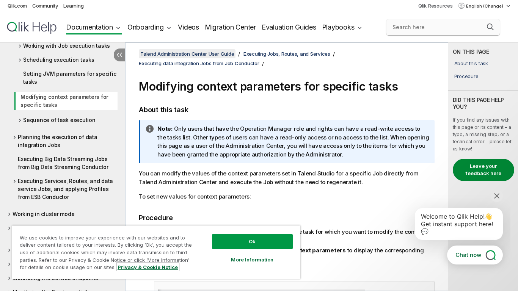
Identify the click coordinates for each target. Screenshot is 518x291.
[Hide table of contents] (119, 54)
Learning (73, 6)
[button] (490, 27)
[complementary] (483, 166)
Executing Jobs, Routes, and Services (286, 54)
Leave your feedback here (483, 170)
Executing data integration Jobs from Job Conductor (199, 63)
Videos (188, 27)
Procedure (466, 76)
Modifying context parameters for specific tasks (64, 101)
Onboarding (145, 27)
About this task (471, 63)
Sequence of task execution (59, 120)
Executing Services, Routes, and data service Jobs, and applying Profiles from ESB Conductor (65, 189)
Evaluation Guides (289, 27)
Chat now (468, 254)
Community (45, 6)
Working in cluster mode (43, 214)
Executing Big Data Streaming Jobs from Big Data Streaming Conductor (63, 163)
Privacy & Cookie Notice (148, 267)
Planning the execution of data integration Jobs (57, 141)
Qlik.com (17, 6)
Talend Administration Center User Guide (187, 54)
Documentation (89, 27)
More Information (252, 260)
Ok (252, 241)
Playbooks (338, 27)
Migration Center (230, 27)
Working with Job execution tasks (66, 45)
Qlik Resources (435, 6)
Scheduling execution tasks (58, 59)
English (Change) (485, 6)
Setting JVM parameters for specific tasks (69, 77)
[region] (156, 252)
